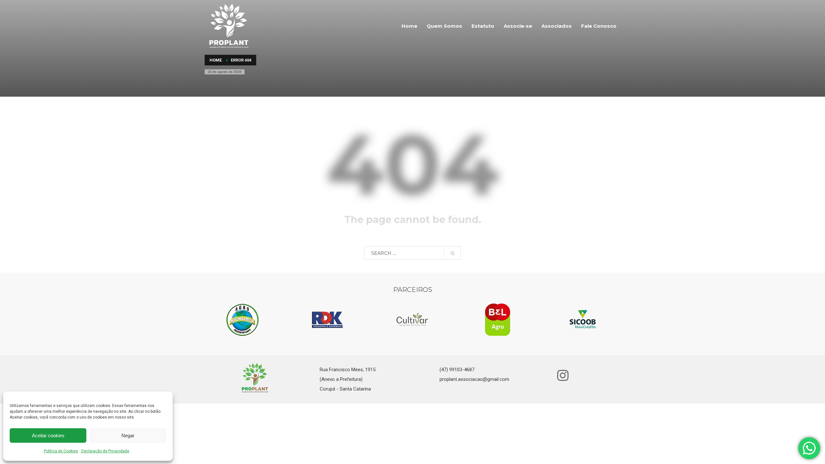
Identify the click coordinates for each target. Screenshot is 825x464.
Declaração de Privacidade (105, 451)
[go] (452, 253)
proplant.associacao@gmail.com (474, 379)
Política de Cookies (61, 451)
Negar (127, 435)
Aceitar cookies (48, 435)
